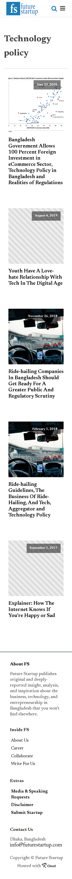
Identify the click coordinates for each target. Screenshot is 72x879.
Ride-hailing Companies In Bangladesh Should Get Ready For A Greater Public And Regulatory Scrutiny (36, 384)
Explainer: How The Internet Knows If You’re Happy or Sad (31, 609)
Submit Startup (27, 813)
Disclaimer (22, 805)
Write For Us (23, 764)
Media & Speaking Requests (29, 794)
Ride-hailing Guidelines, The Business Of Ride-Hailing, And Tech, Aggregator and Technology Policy (29, 500)
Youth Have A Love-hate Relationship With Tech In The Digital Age (35, 277)
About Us (20, 740)
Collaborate (22, 756)
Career (17, 748)
